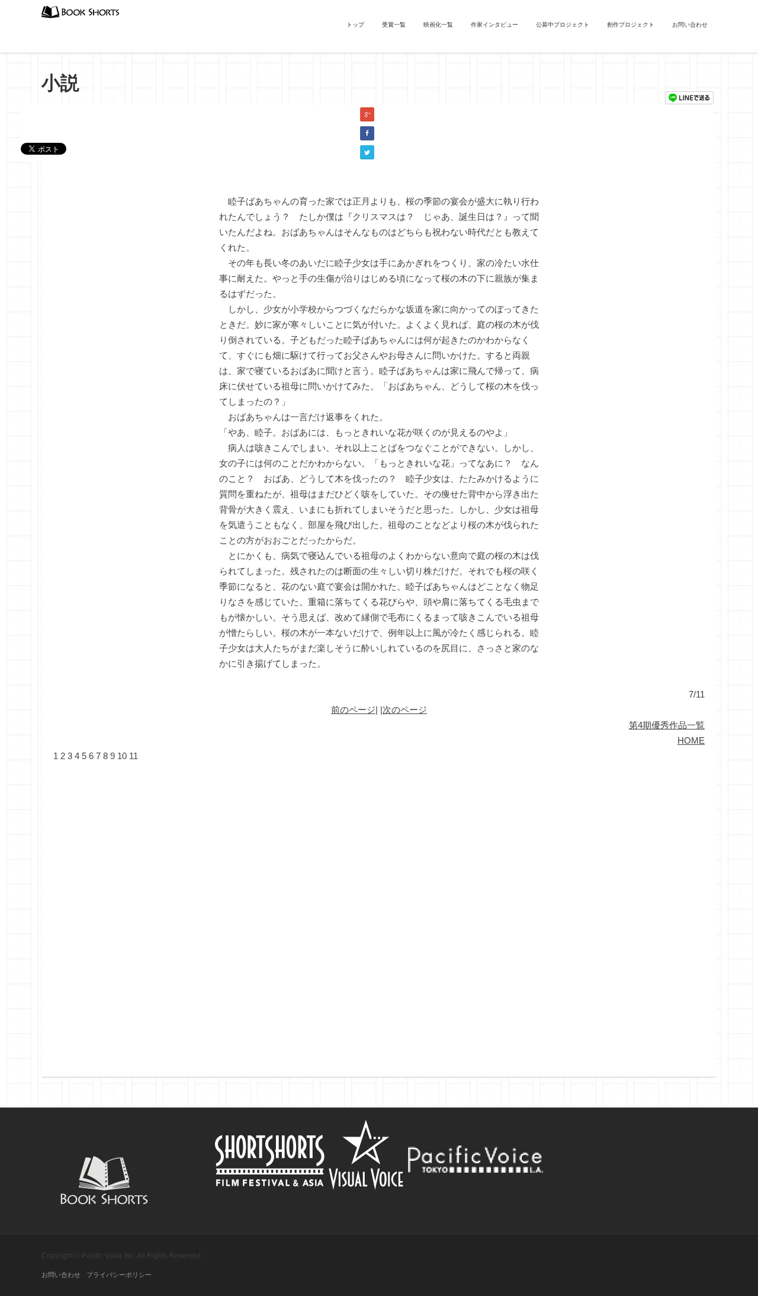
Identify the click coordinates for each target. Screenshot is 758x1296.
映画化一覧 (438, 24)
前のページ (353, 710)
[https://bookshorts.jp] (80, 11)
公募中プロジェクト (562, 24)
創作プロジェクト (630, 24)
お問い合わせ (690, 24)
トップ (355, 24)
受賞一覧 (394, 24)
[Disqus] (379, 912)
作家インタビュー (494, 24)
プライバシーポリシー (119, 1274)
